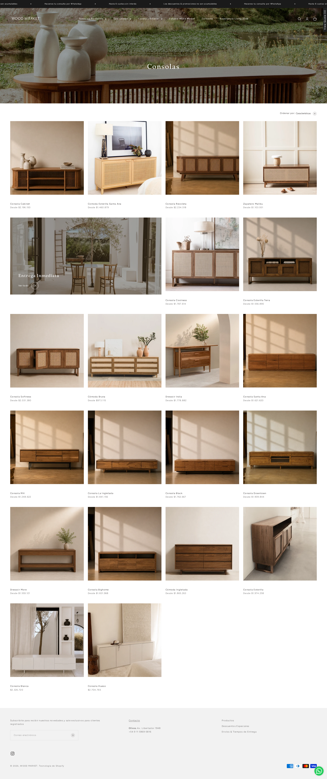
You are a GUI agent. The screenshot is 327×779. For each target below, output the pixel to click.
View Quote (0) (325, 20)
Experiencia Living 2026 (234, 18)
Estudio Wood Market (182, 18)
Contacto (207, 18)
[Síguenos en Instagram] (12, 753)
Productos (228, 720)
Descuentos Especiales (235, 726)
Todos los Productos (91, 18)
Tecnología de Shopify (51, 766)
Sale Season (120, 18)
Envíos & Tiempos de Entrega (239, 731)
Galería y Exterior (148, 18)
